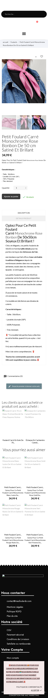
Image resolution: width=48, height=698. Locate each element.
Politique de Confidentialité (29, 687)
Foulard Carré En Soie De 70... (13, 441)
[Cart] (36, 23)
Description (24, 213)
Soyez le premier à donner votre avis (26, 386)
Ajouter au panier (11, 196)
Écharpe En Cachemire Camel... (35, 441)
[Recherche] (42, 14)
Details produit (23, 218)
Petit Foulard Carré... (13, 487)
